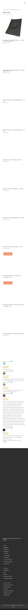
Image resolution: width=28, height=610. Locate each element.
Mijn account (6, 549)
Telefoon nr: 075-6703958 (8, 590)
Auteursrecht (6, 557)
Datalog (5, 574)
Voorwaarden (7, 555)
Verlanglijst (6, 547)
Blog (4, 572)
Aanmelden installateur (8, 578)
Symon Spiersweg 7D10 (8, 584)
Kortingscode (6, 563)
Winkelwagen (6, 551)
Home (4, 9)
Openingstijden (7, 595)
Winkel (7, 9)
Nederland (6, 589)
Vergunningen (6, 570)
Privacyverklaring (7, 559)
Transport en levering (8, 561)
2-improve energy (7, 582)
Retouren (6, 553)
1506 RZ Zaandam (7, 586)
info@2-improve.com (8, 592)
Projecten (6, 568)
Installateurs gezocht (8, 576)
